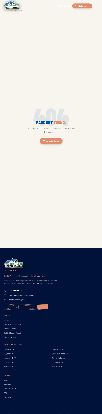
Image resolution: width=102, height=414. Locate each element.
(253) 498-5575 (64, 6)
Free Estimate (81, 6)
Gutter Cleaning (10, 337)
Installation (8, 320)
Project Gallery (10, 389)
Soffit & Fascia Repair (12, 333)
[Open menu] (96, 6)
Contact (7, 397)
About (6, 380)
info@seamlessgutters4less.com (21, 295)
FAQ (5, 393)
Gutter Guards (10, 329)
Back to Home (52, 141)
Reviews (7, 384)
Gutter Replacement (12, 324)
